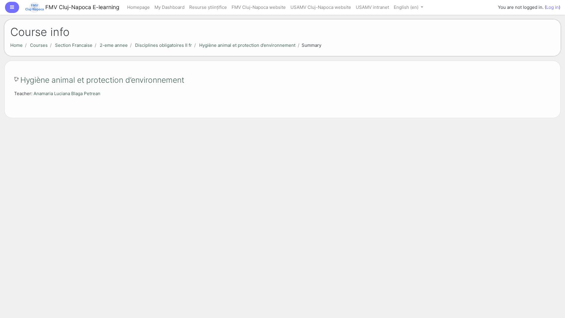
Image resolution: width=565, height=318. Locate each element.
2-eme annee (114, 45)
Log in (552, 7)
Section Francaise (73, 45)
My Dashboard (169, 7)
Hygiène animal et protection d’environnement (247, 45)
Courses (39, 45)
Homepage (138, 7)
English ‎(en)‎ (407, 7)
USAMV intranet (372, 7)
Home (16, 45)
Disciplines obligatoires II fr (163, 45)
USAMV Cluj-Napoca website (320, 7)
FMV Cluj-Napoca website (259, 7)
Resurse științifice (208, 7)
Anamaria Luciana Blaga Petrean (67, 93)
